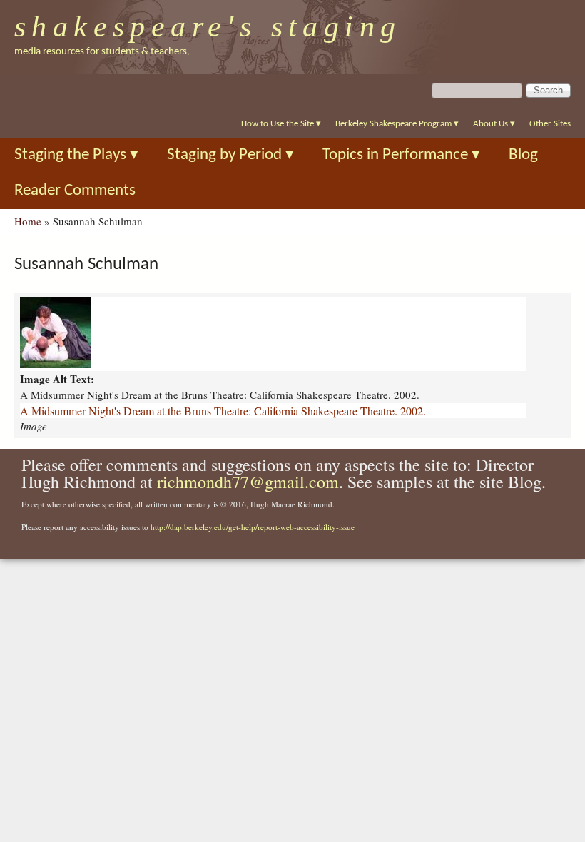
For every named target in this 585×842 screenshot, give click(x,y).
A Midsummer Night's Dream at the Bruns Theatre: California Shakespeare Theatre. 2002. (223, 410)
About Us (494, 123)
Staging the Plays (76, 155)
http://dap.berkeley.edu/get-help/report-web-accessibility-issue (253, 527)
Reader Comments (75, 191)
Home (27, 221)
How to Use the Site (281, 123)
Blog (523, 155)
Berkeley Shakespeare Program (397, 123)
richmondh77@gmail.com (248, 481)
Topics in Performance (401, 155)
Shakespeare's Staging (208, 26)
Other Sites (550, 123)
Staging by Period (230, 155)
